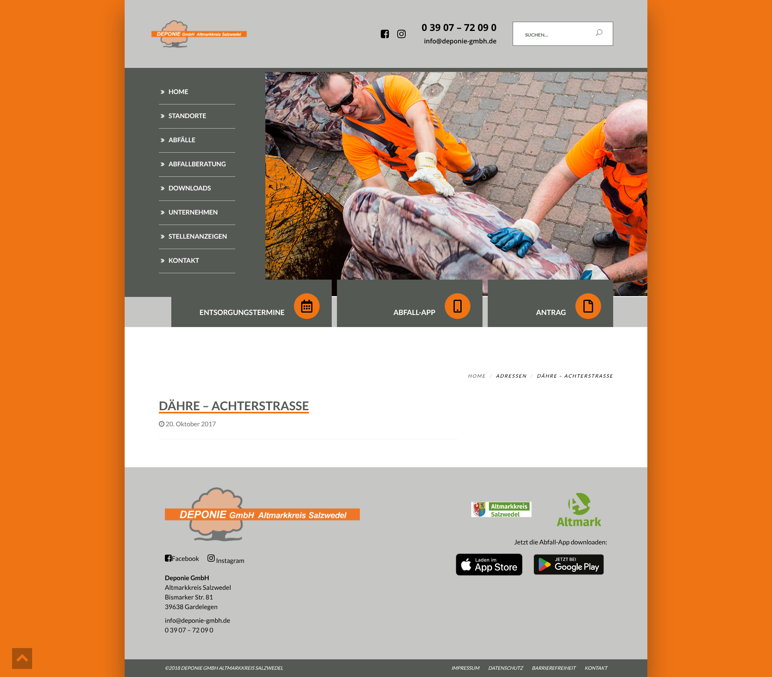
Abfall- (414, 312)
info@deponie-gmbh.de (197, 620)
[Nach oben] (22, 658)
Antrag (551, 312)
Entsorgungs (242, 312)
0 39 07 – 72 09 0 (189, 630)
